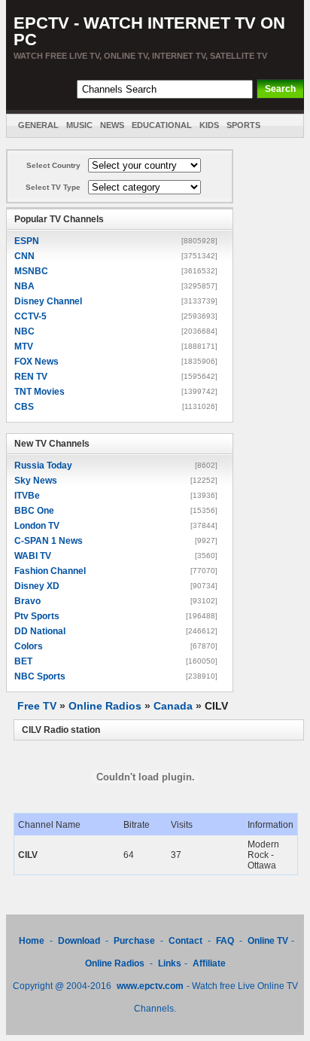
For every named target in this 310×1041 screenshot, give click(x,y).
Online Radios (104, 706)
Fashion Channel (50, 571)
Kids (209, 125)
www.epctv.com (150, 986)
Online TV (268, 941)
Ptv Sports (36, 616)
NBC (24, 331)
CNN (24, 256)
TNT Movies (39, 391)
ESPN (26, 241)
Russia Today (43, 465)
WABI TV (32, 556)
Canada (173, 706)
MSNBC (31, 271)
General (38, 125)
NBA (24, 286)
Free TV (36, 706)
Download (80, 941)
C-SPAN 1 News (48, 541)
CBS (24, 406)
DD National (39, 631)
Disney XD (36, 586)
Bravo (27, 601)
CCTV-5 (30, 316)
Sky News (35, 480)
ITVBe (27, 495)
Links (169, 963)
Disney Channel (48, 301)
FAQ (225, 941)
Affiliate (209, 963)
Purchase (134, 941)
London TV (36, 525)
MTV (23, 346)
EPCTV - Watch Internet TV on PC (149, 31)
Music (79, 125)
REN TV (30, 376)
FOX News (36, 361)
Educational (162, 125)
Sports (243, 125)
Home (31, 941)
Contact (185, 941)
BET (23, 661)
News (112, 125)
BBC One (34, 510)
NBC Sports (39, 676)
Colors (28, 646)
